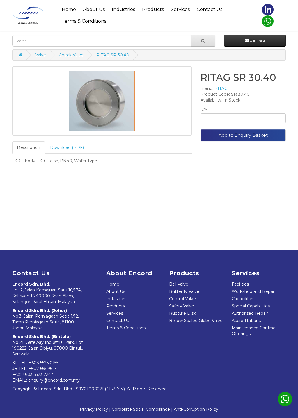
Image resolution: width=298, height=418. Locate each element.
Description (28, 147)
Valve (40, 55)
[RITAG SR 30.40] (102, 101)
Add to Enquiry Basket (243, 135)
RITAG (221, 88)
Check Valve (71, 55)
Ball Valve (178, 284)
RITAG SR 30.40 (112, 55)
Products (153, 9)
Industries (123, 9)
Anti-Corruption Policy (196, 409)
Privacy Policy (94, 409)
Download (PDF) (67, 147)
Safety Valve (181, 306)
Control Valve (182, 298)
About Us (94, 9)
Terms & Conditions (84, 21)
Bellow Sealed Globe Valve (196, 320)
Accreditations (246, 320)
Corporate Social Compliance (141, 409)
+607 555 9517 (42, 368)
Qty (204, 109)
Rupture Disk (182, 313)
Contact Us (209, 9)
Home (69, 9)
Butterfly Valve (184, 291)
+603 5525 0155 (43, 362)
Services (180, 9)
